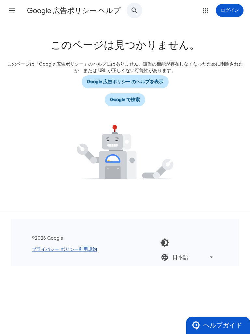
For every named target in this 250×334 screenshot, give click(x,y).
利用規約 (88, 249)
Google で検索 (125, 99)
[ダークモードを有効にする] (165, 242)
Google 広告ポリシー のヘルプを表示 (125, 81)
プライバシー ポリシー (55, 249)
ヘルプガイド (222, 325)
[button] (12, 10)
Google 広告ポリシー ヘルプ (74, 10)
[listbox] (187, 257)
